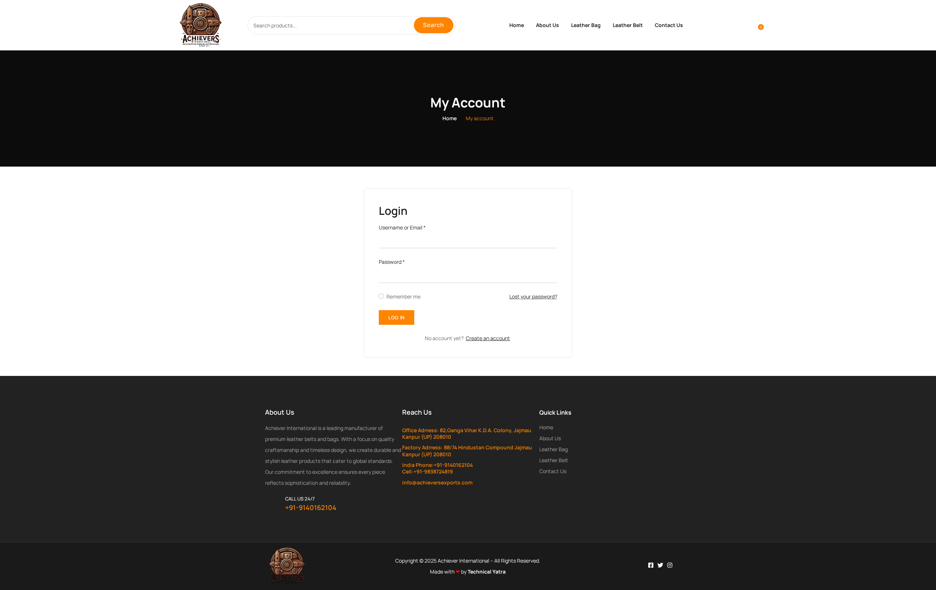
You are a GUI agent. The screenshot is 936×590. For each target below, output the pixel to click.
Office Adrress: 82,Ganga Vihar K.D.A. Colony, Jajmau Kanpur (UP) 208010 (466, 433)
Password (392, 261)
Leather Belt (628, 25)
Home (516, 25)
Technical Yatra (487, 571)
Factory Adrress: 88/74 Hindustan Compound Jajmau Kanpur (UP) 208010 (467, 450)
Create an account (488, 338)
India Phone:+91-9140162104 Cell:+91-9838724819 (437, 468)
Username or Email (402, 227)
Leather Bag (586, 25)
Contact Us (669, 25)
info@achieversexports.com (437, 482)
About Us (547, 25)
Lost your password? (533, 296)
